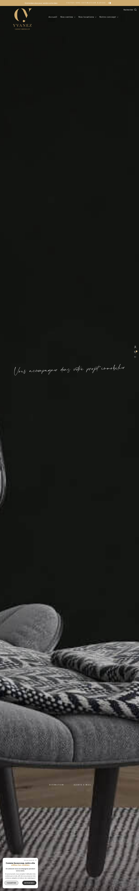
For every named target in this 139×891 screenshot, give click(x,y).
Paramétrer (11, 883)
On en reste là (29, 860)
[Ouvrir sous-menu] (74, 17)
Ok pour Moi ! (29, 883)
